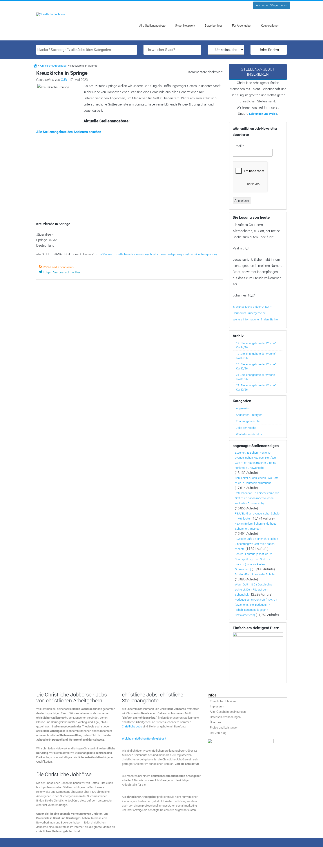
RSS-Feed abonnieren (58, 267)
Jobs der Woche (246, 427)
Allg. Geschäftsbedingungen (228, 711)
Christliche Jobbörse (223, 701)
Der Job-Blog (218, 732)
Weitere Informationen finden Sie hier (256, 319)
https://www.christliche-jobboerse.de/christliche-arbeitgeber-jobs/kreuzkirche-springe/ (156, 254)
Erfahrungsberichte (247, 421)
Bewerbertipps (214, 25)
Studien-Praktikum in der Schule (254, 574)
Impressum (217, 706)
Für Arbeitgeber (241, 25)
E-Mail (238, 146)
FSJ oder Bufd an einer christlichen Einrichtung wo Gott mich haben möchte (256, 544)
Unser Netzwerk (185, 25)
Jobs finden (269, 49)
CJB (64, 80)
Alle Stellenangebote (152, 25)
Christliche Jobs (132, 726)
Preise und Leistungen (224, 727)
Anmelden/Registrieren (271, 5)
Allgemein (242, 408)
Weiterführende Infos (249, 434)
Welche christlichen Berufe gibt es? (144, 738)
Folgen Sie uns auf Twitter (61, 272)
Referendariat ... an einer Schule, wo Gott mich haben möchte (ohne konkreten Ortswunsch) (257, 498)
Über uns (215, 722)
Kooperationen (270, 25)
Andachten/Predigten (249, 414)
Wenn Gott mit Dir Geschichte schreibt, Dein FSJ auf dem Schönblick (253, 589)
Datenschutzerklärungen (225, 717)
